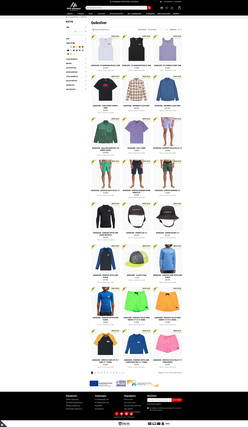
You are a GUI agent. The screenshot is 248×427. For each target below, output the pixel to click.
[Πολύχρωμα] (80, 50)
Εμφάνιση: (173, 29)
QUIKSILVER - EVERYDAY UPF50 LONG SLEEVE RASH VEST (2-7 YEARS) (136, 361)
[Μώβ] (77, 50)
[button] (117, 414)
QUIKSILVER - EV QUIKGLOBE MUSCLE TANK (105, 65)
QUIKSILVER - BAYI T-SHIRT (136, 148)
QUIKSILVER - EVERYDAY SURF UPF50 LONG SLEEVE (167, 276)
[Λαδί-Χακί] (83, 47)
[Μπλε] (74, 50)
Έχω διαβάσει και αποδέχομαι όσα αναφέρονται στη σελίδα (165, 409)
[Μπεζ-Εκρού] (71, 50)
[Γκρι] (71, 47)
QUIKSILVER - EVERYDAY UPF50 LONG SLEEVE (105, 276)
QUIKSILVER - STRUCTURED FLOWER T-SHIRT (105, 107)
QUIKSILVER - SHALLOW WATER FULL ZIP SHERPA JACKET (105, 149)
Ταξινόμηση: (142, 29)
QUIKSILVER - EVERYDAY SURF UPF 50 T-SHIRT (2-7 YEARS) (105, 361)
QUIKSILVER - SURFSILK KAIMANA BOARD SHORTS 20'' (136, 191)
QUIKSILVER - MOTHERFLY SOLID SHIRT (168, 106)
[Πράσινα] (68, 54)
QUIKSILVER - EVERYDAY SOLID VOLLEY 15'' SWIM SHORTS (167, 361)
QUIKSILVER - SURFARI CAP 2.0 (136, 233)
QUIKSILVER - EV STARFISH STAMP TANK (167, 65)
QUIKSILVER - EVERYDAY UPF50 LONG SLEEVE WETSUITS (105, 234)
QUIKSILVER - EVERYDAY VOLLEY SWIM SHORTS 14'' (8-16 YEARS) (137, 319)
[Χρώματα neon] (74, 54)
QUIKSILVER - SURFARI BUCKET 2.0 (167, 233)
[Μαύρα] (68, 50)
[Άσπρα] (68, 47)
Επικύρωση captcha (154, 404)
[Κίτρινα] (77, 47)
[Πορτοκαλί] (83, 50)
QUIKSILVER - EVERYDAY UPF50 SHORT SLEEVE (106, 319)
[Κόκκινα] (80, 47)
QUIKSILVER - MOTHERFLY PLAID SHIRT (137, 106)
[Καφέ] (74, 47)
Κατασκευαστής (73, 17)
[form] (116, 8)
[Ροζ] (71, 54)
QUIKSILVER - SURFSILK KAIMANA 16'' (167, 190)
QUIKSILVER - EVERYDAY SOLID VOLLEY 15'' (167, 148)
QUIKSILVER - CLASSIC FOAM (136, 275)
